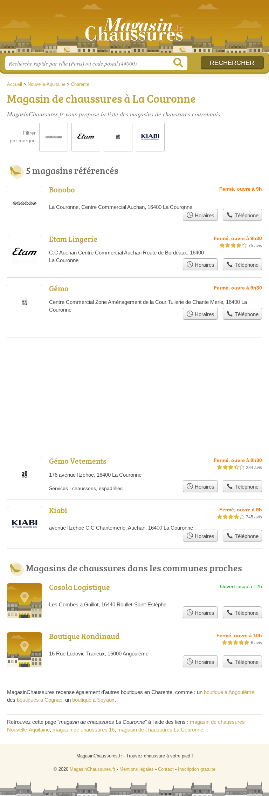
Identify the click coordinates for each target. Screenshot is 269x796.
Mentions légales (136, 769)
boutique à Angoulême (229, 692)
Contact (166, 769)
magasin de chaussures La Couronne (160, 730)
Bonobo (62, 189)
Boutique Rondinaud (84, 636)
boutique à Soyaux (93, 700)
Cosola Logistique (79, 586)
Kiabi (58, 510)
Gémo (59, 288)
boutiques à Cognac (39, 700)
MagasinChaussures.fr (134, 29)
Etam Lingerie (73, 238)
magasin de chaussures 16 (84, 730)
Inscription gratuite (196, 769)
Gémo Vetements (77, 460)
